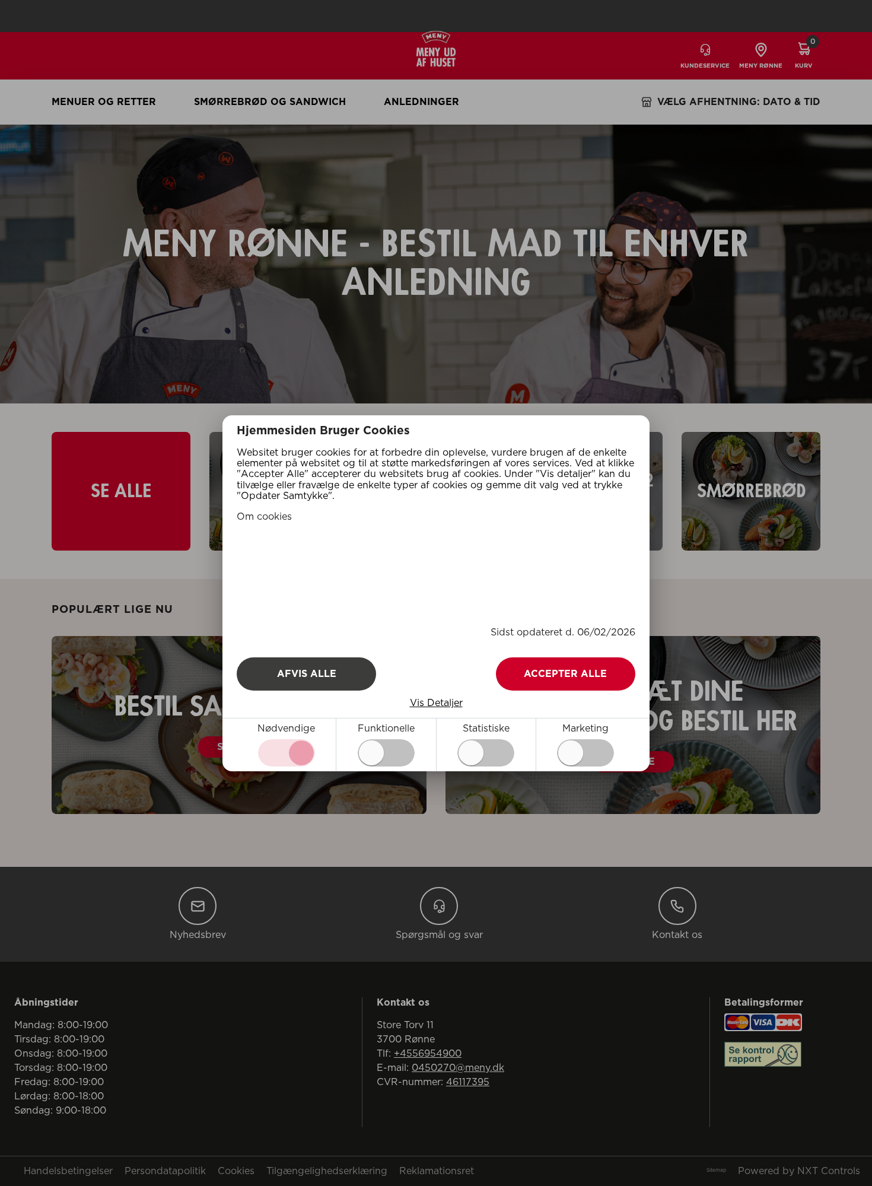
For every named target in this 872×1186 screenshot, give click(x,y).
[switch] (386, 753)
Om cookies (264, 517)
